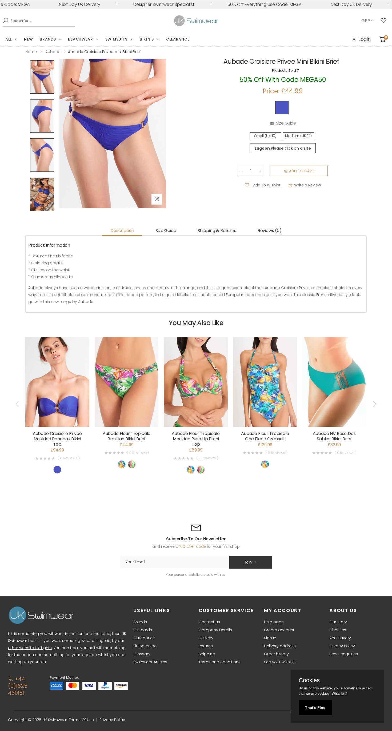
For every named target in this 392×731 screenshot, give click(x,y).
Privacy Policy (342, 646)
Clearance (177, 39)
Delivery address (280, 646)
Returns (206, 646)
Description (122, 230)
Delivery (206, 638)
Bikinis (147, 39)
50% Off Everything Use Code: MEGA (246, 4)
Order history (276, 654)
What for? (339, 694)
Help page (274, 622)
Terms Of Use (81, 719)
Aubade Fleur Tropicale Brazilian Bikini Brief (126, 436)
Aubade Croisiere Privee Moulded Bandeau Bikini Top (57, 438)
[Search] (4, 20)
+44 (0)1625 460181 (17, 686)
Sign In (270, 638)
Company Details (215, 630)
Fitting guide (145, 646)
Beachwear (80, 39)
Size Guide (286, 123)
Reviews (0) (270, 230)
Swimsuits (116, 39)
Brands (48, 39)
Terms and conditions (220, 662)
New (28, 39)
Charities (337, 630)
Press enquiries (343, 654)
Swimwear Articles (150, 662)
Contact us (209, 622)
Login (364, 39)
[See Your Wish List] (384, 21)
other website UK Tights (30, 647)
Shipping (207, 654)
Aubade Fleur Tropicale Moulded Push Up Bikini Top (195, 438)
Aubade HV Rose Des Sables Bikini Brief (334, 436)
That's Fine (315, 707)
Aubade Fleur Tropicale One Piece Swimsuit (265, 436)
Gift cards (142, 630)
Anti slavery (340, 638)
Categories (144, 638)
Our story (338, 622)
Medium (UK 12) (298, 135)
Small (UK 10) (265, 135)
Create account (279, 630)
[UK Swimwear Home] (196, 20)
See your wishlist (279, 662)
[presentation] (17, 404)
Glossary (141, 654)
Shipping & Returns (217, 230)
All (8, 39)
